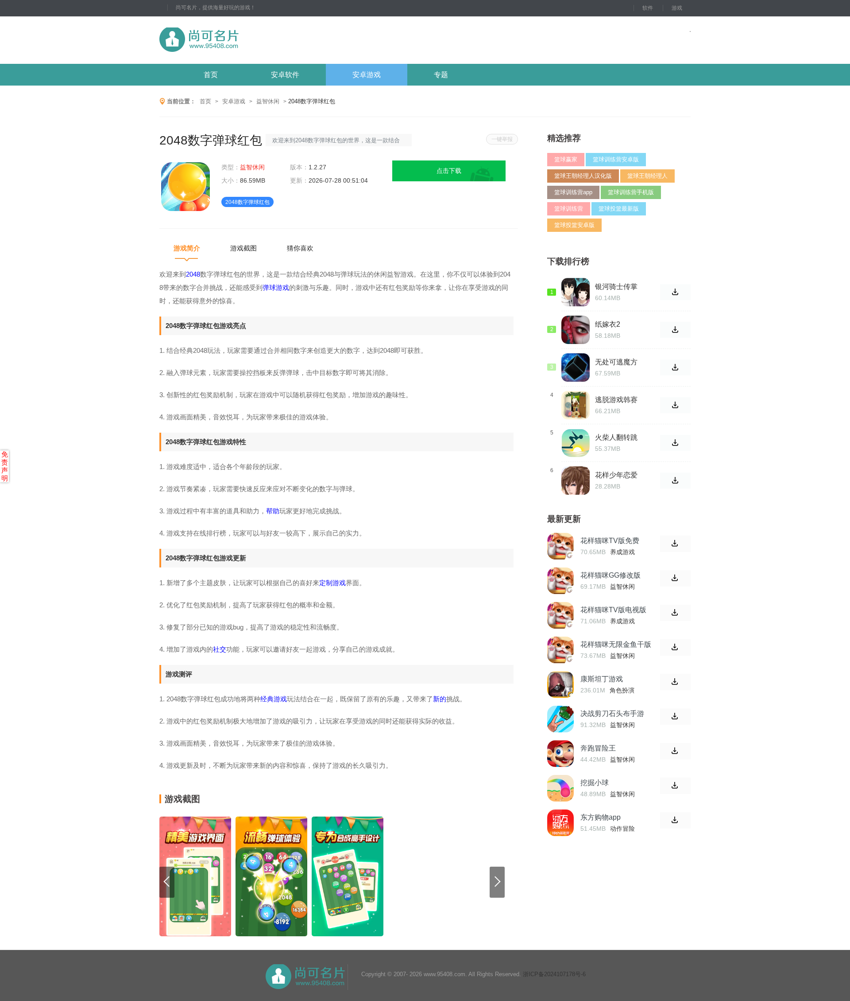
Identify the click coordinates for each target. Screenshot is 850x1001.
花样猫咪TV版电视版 (613, 610)
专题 (441, 74)
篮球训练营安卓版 (616, 159)
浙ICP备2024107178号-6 (554, 974)
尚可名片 (247, 40)
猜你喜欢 (300, 248)
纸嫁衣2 (607, 324)
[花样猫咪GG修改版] (560, 580)
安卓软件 (285, 74)
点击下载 (449, 170)
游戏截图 (243, 248)
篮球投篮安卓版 (574, 225)
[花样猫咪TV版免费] (560, 546)
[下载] (675, 544)
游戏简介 (187, 248)
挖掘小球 (594, 782)
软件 (647, 8)
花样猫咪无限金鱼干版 (615, 644)
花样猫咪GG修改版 (610, 575)
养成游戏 (622, 551)
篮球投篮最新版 (619, 208)
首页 (211, 74)
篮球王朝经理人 (647, 175)
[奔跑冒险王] (560, 753)
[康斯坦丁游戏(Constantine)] (560, 684)
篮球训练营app (573, 192)
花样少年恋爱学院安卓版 (616, 475)
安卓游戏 (366, 74)
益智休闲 (267, 101)
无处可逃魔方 (616, 362)
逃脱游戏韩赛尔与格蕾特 (616, 400)
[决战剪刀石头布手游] (560, 719)
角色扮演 (622, 690)
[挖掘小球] (560, 788)
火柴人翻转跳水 (616, 438)
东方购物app (600, 817)
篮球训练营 (568, 208)
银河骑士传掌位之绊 (616, 287)
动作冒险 (622, 828)
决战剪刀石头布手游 (612, 713)
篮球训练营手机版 (631, 192)
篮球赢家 (565, 159)
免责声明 (4, 466)
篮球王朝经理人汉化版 (583, 175)
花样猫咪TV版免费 (609, 540)
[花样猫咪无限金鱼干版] (560, 650)
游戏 (677, 8)
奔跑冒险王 (598, 748)
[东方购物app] (560, 822)
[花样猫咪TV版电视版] (560, 615)
